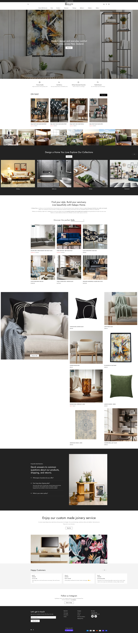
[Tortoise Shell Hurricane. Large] (86, 386)
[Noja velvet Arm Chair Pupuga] (79, 110)
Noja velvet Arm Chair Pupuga (77, 124)
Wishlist (65, 616)
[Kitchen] (91, 173)
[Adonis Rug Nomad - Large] (86, 424)
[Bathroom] (54, 173)
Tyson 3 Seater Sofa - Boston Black (65, 281)
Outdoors (90, 8)
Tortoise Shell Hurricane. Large (77, 404)
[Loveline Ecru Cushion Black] (86, 308)
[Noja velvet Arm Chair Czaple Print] (59, 110)
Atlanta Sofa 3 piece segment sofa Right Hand (41, 250)
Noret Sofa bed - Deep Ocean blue (64, 250)
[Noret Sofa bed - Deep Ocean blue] (69, 237)
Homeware (66, 8)
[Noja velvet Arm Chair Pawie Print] (40, 110)
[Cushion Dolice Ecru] (86, 347)
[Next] (136, 154)
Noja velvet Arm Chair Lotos (96, 124)
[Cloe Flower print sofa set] (43, 267)
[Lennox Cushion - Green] (120, 386)
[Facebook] (92, 616)
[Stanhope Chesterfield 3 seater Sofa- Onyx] (95, 267)
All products (66, 614)
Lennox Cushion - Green (110, 404)
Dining (17, 189)
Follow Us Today (69, 602)
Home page (66, 613)
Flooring (74, 8)
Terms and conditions (81, 616)
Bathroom (82, 8)
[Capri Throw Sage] (120, 308)
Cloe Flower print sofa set (37, 281)
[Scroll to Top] (136, 627)
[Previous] (132, 154)
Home (52, 8)
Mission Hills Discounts (42, 8)
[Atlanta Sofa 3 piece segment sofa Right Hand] (43, 237)
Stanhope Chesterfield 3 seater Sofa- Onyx (93, 281)
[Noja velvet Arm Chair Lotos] (98, 110)
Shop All (69, 156)
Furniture (58, 8)
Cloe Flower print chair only (90, 250)
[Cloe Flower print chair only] (95, 237)
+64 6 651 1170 (94, 612)
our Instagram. (73, 599)
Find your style (34, 355)
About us (79, 613)
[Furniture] (18, 173)
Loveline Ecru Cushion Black (77, 326)
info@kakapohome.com (95, 614)
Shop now (69, 47)
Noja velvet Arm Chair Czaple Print (58, 124)
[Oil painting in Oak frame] (120, 347)
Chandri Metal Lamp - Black (110, 443)
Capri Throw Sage (108, 326)
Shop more (103, 95)
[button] (109, 4)
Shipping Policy (80, 618)
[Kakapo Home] (69, 4)
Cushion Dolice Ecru (75, 365)
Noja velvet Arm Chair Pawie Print (38, 124)
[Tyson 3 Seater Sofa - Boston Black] (69, 267)
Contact (78, 614)
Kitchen (97, 8)
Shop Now (69, 528)
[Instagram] (95, 616)
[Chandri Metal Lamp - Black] (120, 424)
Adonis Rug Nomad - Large (76, 443)
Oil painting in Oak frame (110, 365)
